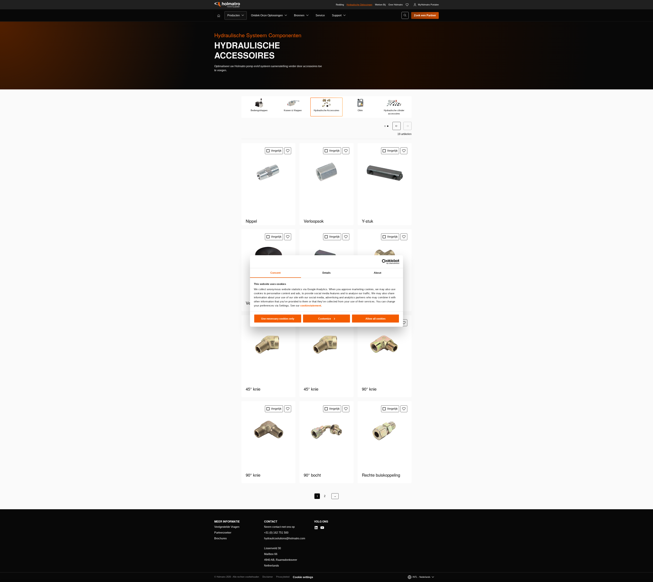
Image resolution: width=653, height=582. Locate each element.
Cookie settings (303, 577)
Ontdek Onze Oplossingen (267, 15)
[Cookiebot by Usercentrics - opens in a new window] (384, 261)
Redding (340, 4)
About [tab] (377, 272)
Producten (233, 15)
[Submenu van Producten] (243, 15)
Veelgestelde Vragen (226, 526)
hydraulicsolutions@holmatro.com (284, 538)
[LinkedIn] (316, 527)
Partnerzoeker (222, 532)
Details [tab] (326, 272)
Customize (324, 318)
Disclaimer (267, 577)
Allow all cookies (375, 318)
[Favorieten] (407, 4)
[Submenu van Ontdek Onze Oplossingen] (286, 15)
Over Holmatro (395, 4)
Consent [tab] (275, 272)
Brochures (220, 538)
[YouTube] (322, 527)
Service (320, 15)
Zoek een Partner (425, 15)
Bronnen (299, 15)
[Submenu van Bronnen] (307, 15)
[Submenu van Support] (344, 15)
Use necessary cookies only (277, 318)
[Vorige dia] (396, 126)
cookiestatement (310, 305)
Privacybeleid (282, 577)
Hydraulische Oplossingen (359, 4)
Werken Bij (380, 4)
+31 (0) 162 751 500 (276, 532)
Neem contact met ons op (279, 526)
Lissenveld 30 (272, 548)
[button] (385, 126)
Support (336, 15)
